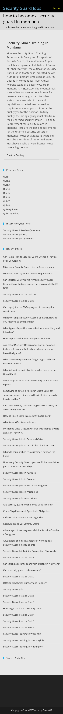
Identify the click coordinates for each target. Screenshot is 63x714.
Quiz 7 (6, 201)
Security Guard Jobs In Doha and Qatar (23, 439)
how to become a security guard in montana (31, 27)
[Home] (4, 27)
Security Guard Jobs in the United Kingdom (25, 485)
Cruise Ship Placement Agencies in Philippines (26, 511)
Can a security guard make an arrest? (22, 570)
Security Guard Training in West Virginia (23, 640)
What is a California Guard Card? (19, 422)
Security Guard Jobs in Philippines (20, 491)
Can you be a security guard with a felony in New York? (31, 563)
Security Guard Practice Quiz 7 (18, 576)
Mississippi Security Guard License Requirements (28, 267)
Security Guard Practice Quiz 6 (18, 595)
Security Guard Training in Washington (23, 646)
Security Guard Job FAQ (15, 234)
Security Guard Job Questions (18, 238)
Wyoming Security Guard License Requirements (27, 273)
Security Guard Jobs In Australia (19, 472)
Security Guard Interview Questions (21, 230)
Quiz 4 (6, 188)
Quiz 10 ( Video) (11, 213)
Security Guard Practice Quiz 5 (18, 602)
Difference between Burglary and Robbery (25, 582)
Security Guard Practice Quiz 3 (18, 621)
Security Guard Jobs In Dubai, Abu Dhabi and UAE (28, 445)
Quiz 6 (6, 197)
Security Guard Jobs (22, 8)
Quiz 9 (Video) (10, 209)
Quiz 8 (6, 205)
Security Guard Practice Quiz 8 (18, 557)
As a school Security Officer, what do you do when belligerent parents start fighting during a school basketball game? (29, 349)
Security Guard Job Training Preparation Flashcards (29, 551)
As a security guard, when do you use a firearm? (28, 504)
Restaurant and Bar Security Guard (21, 523)
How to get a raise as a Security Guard (22, 608)
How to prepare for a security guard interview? (27, 338)
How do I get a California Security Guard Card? (27, 415)
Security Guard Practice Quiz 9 (18, 300)
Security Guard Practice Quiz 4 (18, 614)
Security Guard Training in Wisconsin (22, 633)
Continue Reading (16, 155)
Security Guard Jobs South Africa (20, 498)
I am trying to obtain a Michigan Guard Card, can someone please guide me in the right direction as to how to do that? (30, 395)
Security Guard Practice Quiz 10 (19, 294)
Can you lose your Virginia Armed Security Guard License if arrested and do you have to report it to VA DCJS (30, 284)
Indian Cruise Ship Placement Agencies (23, 517)
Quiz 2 (6, 180)
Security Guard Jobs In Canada (18, 479)
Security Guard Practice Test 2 (18, 627)
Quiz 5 (6, 193)
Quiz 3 (6, 184)
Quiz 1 (6, 176)
